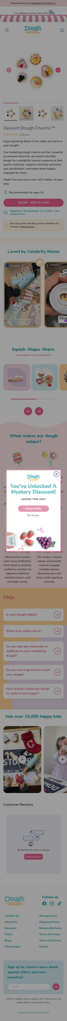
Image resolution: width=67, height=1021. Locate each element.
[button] (33, 508)
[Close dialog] (56, 474)
